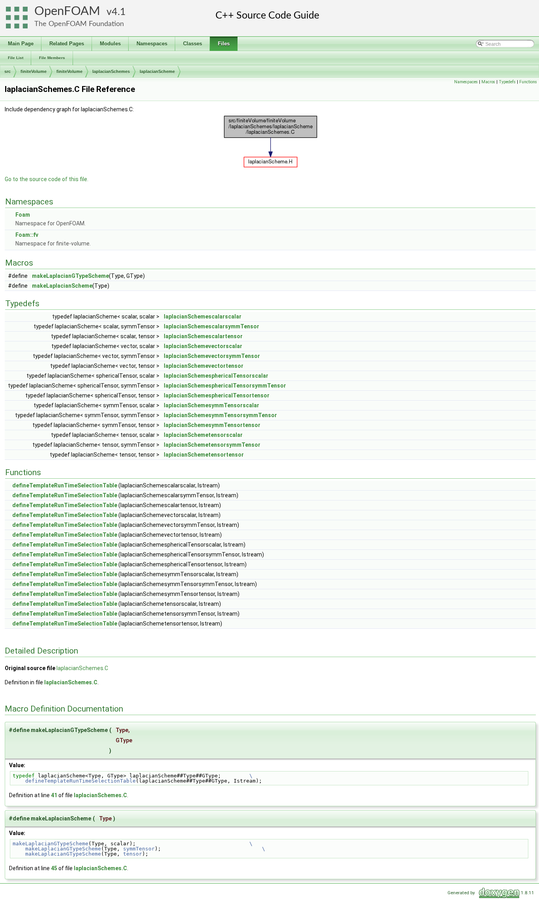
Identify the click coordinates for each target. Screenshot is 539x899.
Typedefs (507, 81)
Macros (488, 81)
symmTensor (139, 849)
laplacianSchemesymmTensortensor (212, 425)
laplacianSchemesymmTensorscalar (211, 405)
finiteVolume (34, 71)
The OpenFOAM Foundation (79, 24)
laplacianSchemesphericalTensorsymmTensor (225, 385)
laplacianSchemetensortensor (204, 454)
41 (54, 795)
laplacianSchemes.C (82, 668)
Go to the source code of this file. (46, 179)
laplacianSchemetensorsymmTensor (212, 445)
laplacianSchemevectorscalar (203, 346)
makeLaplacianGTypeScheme (70, 276)
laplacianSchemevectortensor (203, 366)
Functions (528, 81)
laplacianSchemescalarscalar (202, 316)
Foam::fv (26, 235)
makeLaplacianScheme (62, 286)
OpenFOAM (67, 11)
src (7, 71)
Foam (22, 215)
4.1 (119, 12)
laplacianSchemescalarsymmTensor (211, 326)
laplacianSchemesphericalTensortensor (217, 395)
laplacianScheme (157, 71)
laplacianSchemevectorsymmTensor (212, 356)
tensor (132, 854)
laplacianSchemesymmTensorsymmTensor (220, 415)
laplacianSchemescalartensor (203, 336)
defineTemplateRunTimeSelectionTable (64, 485)
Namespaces (466, 81)
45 (54, 868)
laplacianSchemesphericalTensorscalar (216, 376)
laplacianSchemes (111, 71)
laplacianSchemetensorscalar (203, 435)
